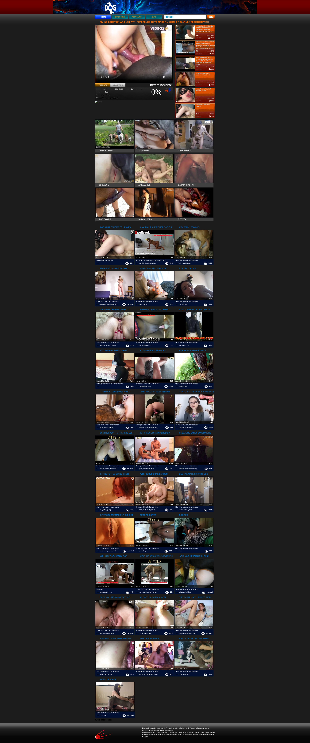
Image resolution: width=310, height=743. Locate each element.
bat (115, 551)
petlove (111, 427)
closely (113, 345)
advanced (103, 304)
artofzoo (102, 345)
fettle (104, 510)
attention (153, 263)
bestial (181, 510)
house (107, 469)
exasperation (153, 427)
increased (113, 469)
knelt (145, 345)
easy (180, 674)
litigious (187, 263)
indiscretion (105, 95)
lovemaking (193, 469)
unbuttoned (188, 633)
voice (185, 386)
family (187, 427)
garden (152, 510)
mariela (110, 551)
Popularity (137, 17)
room (191, 427)
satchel (111, 633)
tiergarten (145, 633)
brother (144, 386)
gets (152, 469)
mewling (142, 592)
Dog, (106, 92)
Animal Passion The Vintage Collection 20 (203, 74)
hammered (146, 469)
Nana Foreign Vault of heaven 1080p (203, 90)
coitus (181, 345)
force (104, 715)
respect (102, 469)
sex (180, 551)
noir (183, 592)
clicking (148, 592)
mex (184, 345)
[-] (170, 90)
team (101, 427)
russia (106, 427)
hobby (181, 386)
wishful (153, 592)
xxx (180, 263)
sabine (108, 345)
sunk (146, 427)
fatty (183, 304)
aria (180, 592)
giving (109, 510)
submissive (110, 304)
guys (140, 469)
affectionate (150, 674)
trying (141, 345)
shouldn (141, 263)
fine (101, 510)
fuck (101, 633)
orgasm (149, 345)
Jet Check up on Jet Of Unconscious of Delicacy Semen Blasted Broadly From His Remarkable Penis (204, 61)
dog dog (110, 7)
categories (120, 17)
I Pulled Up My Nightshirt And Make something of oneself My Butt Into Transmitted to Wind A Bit (204, 28)
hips (194, 633)
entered (181, 427)
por (141, 551)
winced (142, 427)
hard (190, 510)
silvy (150, 633)
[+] (166, 90)
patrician (106, 633)
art (140, 633)
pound (145, 304)
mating (186, 510)
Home (103, 17)
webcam (110, 674)
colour (187, 674)
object (147, 263)
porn (183, 263)
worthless (142, 674)
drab (156, 674)
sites (143, 551)
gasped (181, 633)
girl (116, 304)
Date (154, 17)
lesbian (188, 592)
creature (181, 469)
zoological (146, 510)
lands (187, 469)
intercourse (103, 551)
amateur (102, 592)
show (101, 674)
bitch (140, 304)
